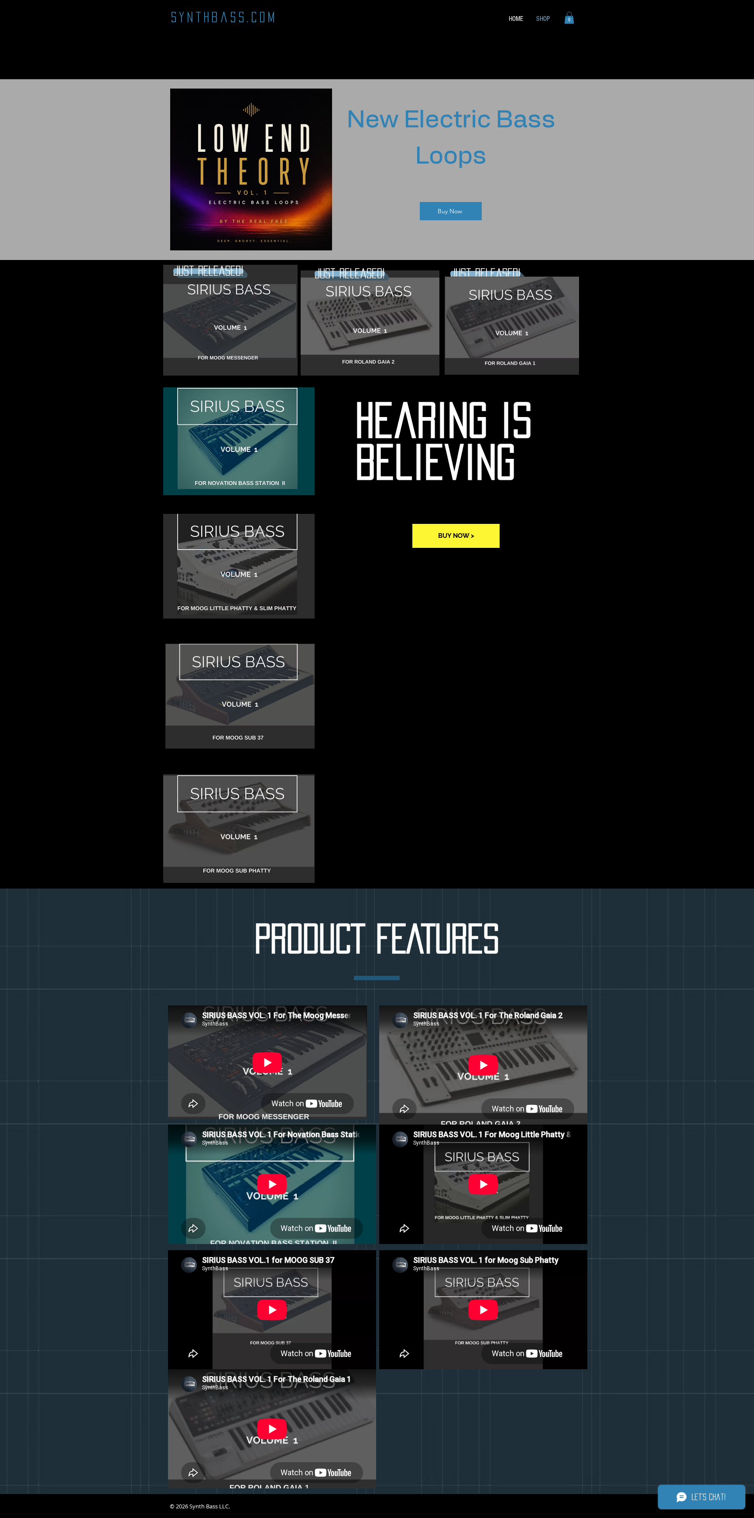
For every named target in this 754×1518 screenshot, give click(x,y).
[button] (569, 18)
